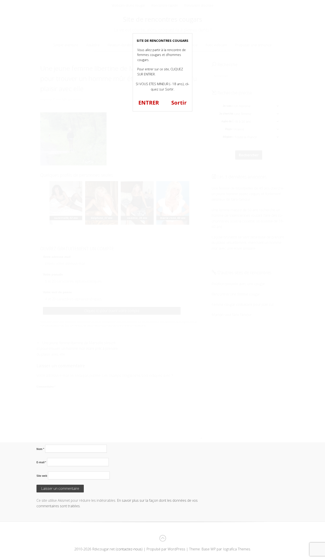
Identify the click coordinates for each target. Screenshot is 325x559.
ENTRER (148, 102)
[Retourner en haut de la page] (162, 538)
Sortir (179, 102)
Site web (41, 475)
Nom (40, 449)
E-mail (41, 462)
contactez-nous (129, 549)
